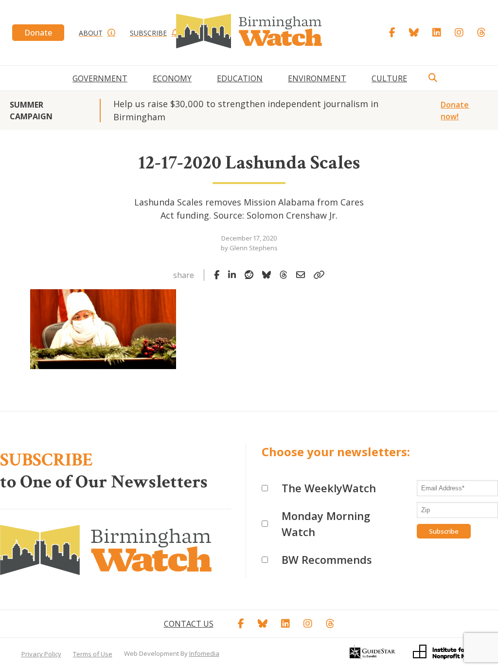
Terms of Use (92, 654)
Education (240, 78)
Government (99, 78)
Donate (38, 32)
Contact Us (188, 623)
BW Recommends (327, 559)
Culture (389, 78)
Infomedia (204, 653)
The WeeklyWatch (329, 488)
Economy (172, 78)
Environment (317, 78)
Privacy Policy (41, 654)
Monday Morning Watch (326, 523)
